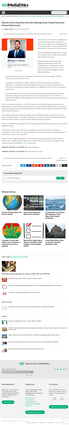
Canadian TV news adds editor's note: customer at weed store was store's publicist (11, 243)
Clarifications (50, 422)
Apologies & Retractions (12, 16)
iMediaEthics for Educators (58, 407)
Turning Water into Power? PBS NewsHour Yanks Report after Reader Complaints (55, 215)
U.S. (52, 34)
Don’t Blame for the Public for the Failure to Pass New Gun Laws (26, 349)
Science (48, 34)
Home (3, 16)
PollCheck (28, 406)
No (31, 375)
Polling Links (29, 400)
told (8, 123)
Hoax (27, 34)
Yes (27, 375)
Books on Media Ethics (32, 422)
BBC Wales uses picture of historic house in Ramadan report (25, 278)
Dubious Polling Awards (32, 404)
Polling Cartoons (30, 402)
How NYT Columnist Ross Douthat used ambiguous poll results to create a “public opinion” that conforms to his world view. (38, 328)
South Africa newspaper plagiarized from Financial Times (24, 292)
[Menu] (3, 12)
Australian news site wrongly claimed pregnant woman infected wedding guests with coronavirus (35, 285)
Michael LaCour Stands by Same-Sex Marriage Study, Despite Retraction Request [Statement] (41, 16)
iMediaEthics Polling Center (35, 412)
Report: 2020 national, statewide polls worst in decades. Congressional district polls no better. (34, 335)
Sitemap (58, 422)
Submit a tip (62, 34)
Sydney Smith (8, 29)
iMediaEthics (15, 5)
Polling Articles (30, 398)
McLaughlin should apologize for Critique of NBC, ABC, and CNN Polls (26, 274)
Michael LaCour (32, 34)
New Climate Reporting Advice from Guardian (32, 213)
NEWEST (4, 316)
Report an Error (61, 160)
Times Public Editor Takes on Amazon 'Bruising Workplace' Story (54, 242)
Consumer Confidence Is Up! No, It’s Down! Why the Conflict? (25, 321)
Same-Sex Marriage (41, 34)
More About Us (8, 402)
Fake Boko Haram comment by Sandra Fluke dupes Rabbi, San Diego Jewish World (31, 306)
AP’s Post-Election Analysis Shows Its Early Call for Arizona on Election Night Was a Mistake (33, 342)
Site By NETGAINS (23, 421)
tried (58, 106)
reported (26, 143)
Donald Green (21, 34)
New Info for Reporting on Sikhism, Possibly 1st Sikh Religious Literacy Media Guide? (33, 243)
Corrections (43, 422)
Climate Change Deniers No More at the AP (11, 213)
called (25, 104)
